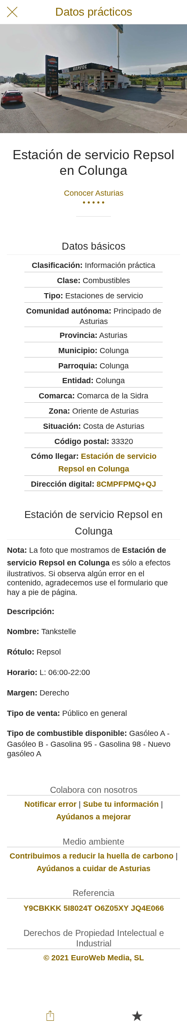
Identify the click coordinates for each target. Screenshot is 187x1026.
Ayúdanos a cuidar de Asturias (93, 868)
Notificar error (50, 804)
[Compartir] (50, 1015)
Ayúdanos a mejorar (93, 816)
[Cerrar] (12, 12)
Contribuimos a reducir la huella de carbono (92, 856)
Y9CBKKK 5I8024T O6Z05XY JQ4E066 (93, 908)
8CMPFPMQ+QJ (126, 484)
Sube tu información (121, 804)
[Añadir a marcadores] (137, 1015)
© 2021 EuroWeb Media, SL (93, 957)
